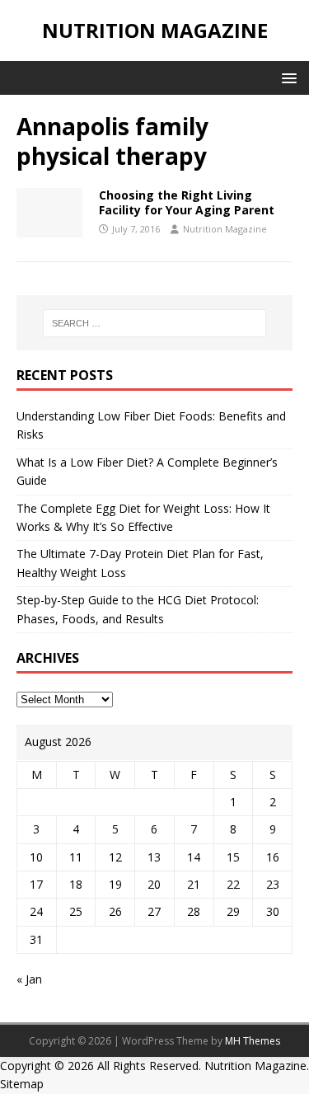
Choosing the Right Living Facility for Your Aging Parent (186, 202)
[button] (286, 77)
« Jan (29, 979)
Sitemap (22, 1084)
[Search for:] (154, 323)
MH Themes (252, 1041)
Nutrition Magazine (225, 229)
